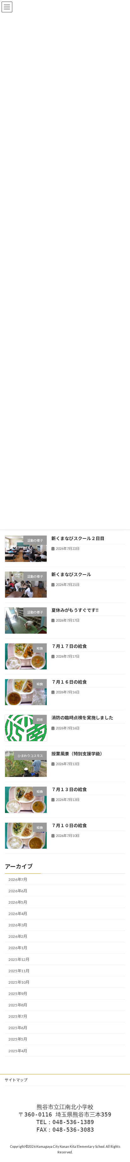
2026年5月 (18, 902)
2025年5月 (18, 1039)
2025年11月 (19, 970)
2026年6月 (18, 890)
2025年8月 (18, 1005)
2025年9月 (18, 993)
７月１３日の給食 (69, 789)
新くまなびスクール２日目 (77, 538)
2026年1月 (18, 948)
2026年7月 (18, 879)
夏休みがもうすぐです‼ (75, 610)
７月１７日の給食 (69, 646)
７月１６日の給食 (69, 682)
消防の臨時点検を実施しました (82, 718)
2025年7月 (18, 1016)
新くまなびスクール (71, 574)
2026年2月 (18, 936)
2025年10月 (19, 982)
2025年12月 (19, 959)
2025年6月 (18, 1028)
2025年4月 (18, 1050)
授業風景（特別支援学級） (77, 753)
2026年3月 (18, 925)
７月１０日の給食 (69, 825)
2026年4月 (18, 913)
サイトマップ (16, 1080)
